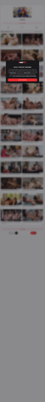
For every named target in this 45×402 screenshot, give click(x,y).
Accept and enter (22, 79)
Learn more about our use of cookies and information (24, 76)
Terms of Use (27, 72)
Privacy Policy (13, 72)
